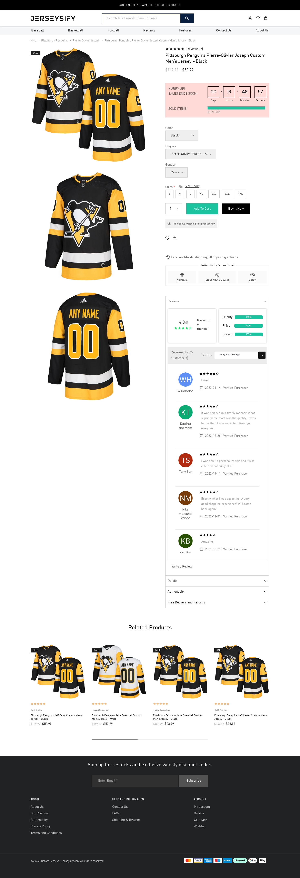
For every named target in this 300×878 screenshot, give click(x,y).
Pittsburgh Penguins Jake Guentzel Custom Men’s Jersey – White (116, 717)
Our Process (39, 813)
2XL (214, 193)
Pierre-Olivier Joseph (86, 40)
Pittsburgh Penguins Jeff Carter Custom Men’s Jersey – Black (240, 717)
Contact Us (224, 30)
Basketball (75, 30)
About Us (262, 30)
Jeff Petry (36, 710)
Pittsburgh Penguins (54, 40)
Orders (199, 813)
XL (201, 193)
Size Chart (192, 186)
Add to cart (202, 208)
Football (113, 30)
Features (185, 30)
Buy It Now (236, 208)
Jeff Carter (221, 710)
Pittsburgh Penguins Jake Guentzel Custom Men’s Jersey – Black (177, 717)
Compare (200, 820)
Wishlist (200, 826)
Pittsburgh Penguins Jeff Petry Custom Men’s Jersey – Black (56, 717)
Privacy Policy (40, 826)
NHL (33, 40)
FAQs (116, 813)
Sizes (169, 187)
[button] (175, 238)
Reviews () (195, 49)
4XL (240, 193)
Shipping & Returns (126, 820)
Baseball (37, 30)
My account (202, 807)
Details (173, 581)
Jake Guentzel (100, 710)
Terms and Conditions (46, 833)
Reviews (149, 30)
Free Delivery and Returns (186, 602)
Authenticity (176, 591)
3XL (227, 193)
